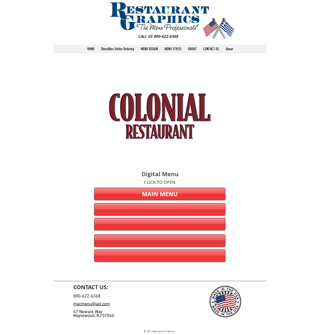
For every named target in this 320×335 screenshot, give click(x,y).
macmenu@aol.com (91, 304)
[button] (159, 209)
